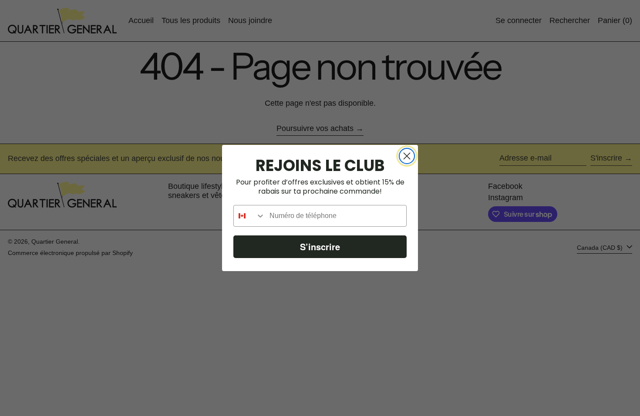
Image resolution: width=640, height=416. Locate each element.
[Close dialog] (406, 156)
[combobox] (249, 215)
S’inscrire (320, 246)
